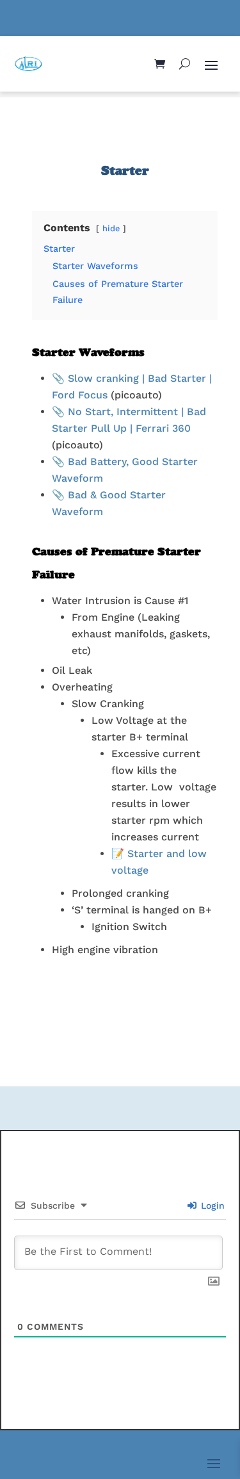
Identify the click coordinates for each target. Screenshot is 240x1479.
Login (211, 1205)
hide (111, 228)
